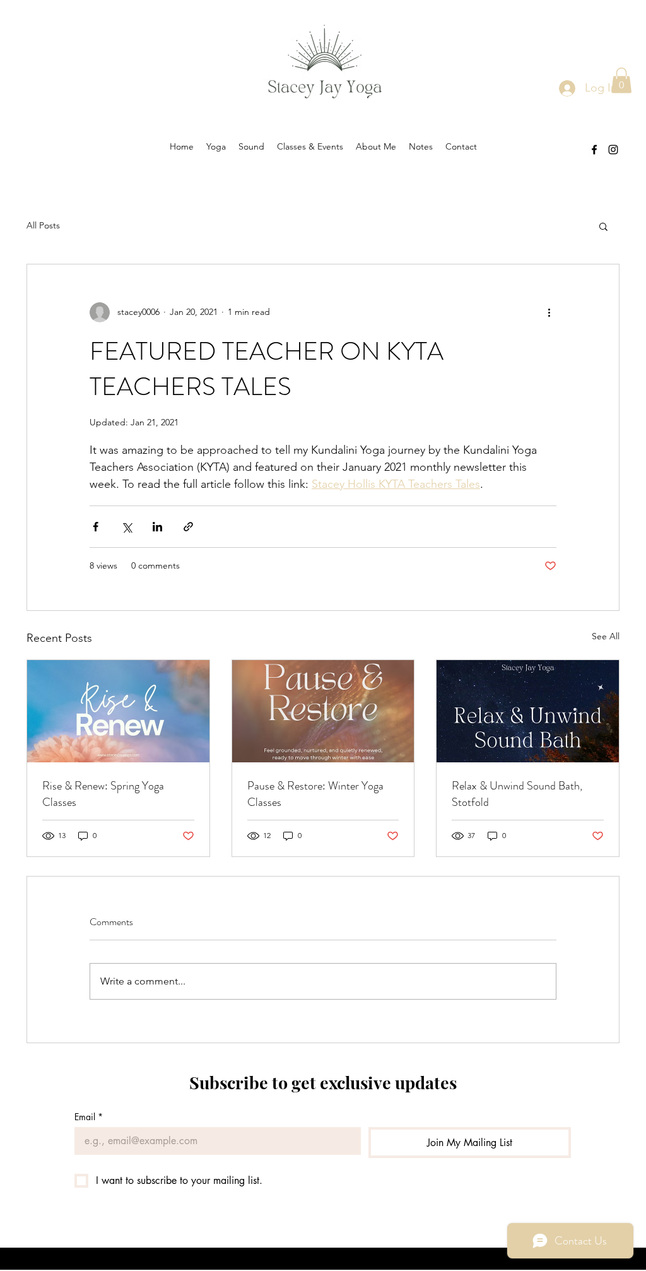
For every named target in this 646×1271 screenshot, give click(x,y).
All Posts (43, 225)
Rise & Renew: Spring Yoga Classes (103, 793)
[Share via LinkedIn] (157, 527)
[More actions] (548, 312)
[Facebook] (594, 149)
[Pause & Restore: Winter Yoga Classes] (323, 711)
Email (88, 1116)
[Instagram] (613, 149)
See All (606, 636)
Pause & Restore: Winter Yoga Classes (315, 793)
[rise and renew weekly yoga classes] (118, 711)
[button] (621, 80)
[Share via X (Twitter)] (126, 527)
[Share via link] (188, 527)
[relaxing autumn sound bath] (528, 711)
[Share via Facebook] (96, 527)
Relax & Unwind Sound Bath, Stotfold (517, 793)
